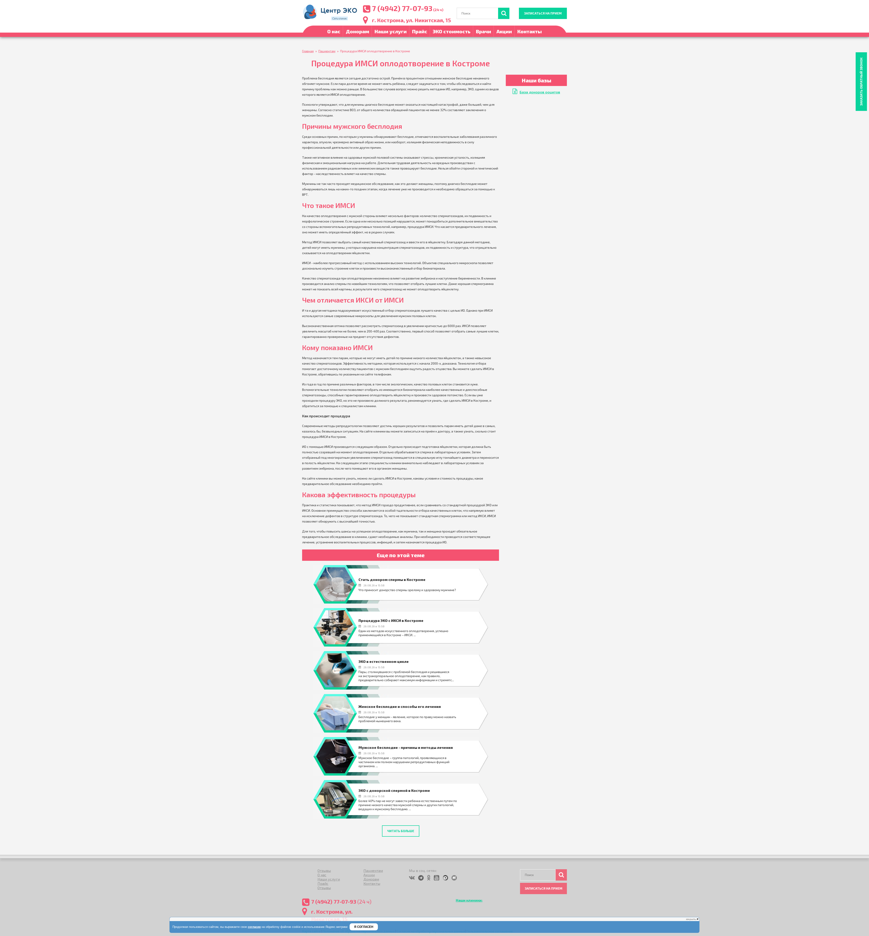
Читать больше (400, 831)
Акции (504, 31)
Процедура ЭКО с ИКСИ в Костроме (390, 620)
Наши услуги (391, 31)
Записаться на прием (543, 13)
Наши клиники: (469, 900)
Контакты (529, 31)
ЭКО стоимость (451, 31)
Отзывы (324, 870)
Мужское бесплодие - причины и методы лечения (405, 747)
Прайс (419, 31)
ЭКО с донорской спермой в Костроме (394, 790)
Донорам (357, 31)
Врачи (483, 31)
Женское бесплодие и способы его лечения (399, 706)
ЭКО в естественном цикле (383, 661)
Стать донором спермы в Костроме (391, 579)
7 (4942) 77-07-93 (402, 8)
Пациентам (373, 870)
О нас (333, 31)
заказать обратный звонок (861, 81)
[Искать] (503, 13)
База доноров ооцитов (540, 92)
